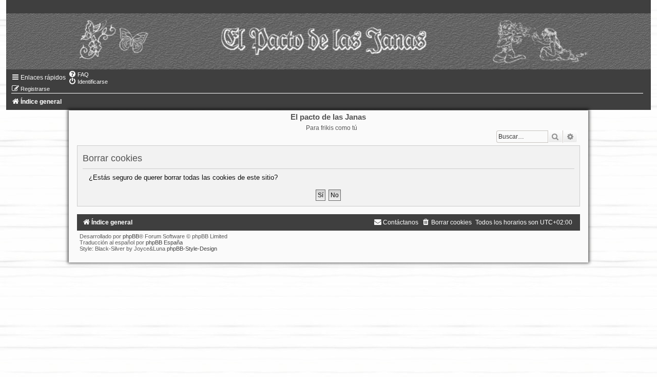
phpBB (131, 236)
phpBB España (164, 242)
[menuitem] (78, 74)
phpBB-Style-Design (192, 249)
